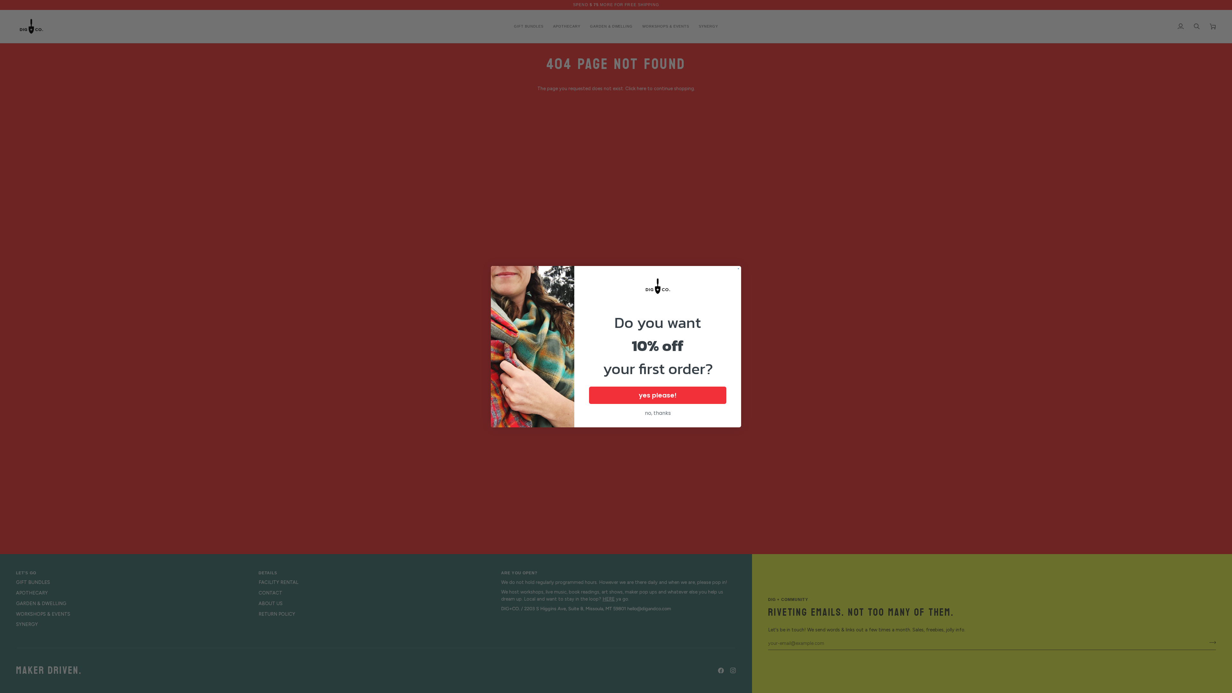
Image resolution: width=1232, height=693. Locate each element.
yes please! (658, 395)
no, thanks (658, 413)
